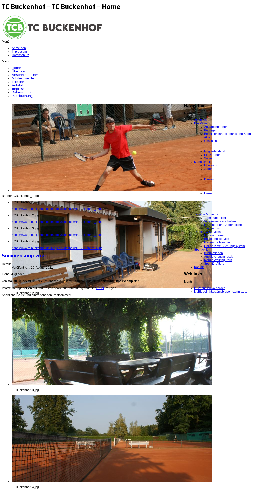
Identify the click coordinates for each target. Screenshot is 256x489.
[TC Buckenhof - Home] (52, 39)
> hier (100, 288)
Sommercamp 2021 (24, 256)
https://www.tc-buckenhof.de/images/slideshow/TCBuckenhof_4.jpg (57, 248)
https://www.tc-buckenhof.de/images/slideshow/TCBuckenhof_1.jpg (57, 209)
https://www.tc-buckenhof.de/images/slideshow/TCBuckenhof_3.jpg (57, 235)
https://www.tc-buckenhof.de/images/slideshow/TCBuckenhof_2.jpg (57, 222)
